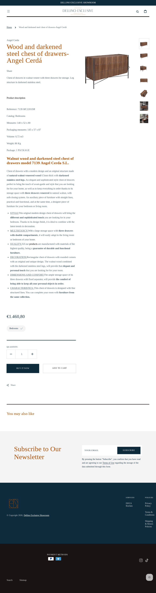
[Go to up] (151, 588)
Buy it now (22, 368)
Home (9, 27)
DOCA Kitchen (129, 504)
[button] (8, 11)
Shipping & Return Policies (149, 524)
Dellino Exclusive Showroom (36, 515)
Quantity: (12, 347)
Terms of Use (108, 463)
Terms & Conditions (149, 513)
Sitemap (23, 580)
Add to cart (59, 368)
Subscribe (129, 450)
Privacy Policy (148, 504)
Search (9, 580)
